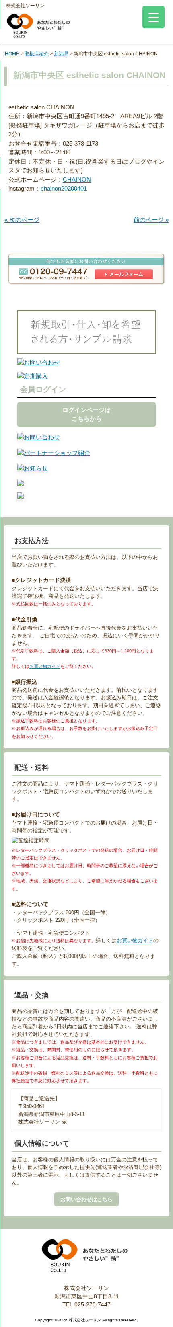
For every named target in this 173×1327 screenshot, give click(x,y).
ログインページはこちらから (86, 414)
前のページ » (151, 219)
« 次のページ (21, 219)
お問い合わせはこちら (86, 1199)
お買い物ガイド (44, 666)
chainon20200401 (64, 188)
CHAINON (77, 179)
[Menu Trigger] (153, 17)
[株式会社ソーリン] (38, 30)
